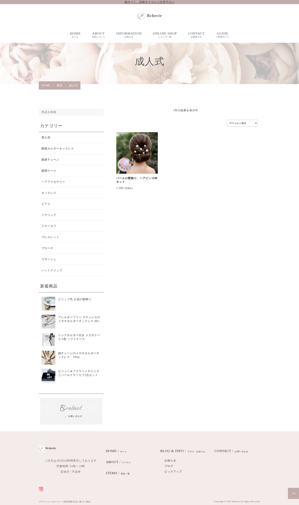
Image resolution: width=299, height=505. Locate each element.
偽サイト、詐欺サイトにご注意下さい (150, 2)
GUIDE (222, 34)
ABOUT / (118, 462)
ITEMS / (118, 473)
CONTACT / (231, 451)
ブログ (168, 466)
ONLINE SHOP (165, 34)
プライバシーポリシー (50, 502)
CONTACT (196, 34)
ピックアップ (173, 471)
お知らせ (170, 460)
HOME (75, 34)
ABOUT (98, 34)
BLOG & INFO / (182, 451)
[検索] (100, 112)
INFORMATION (129, 34)
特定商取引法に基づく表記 (77, 502)
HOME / (116, 451)
